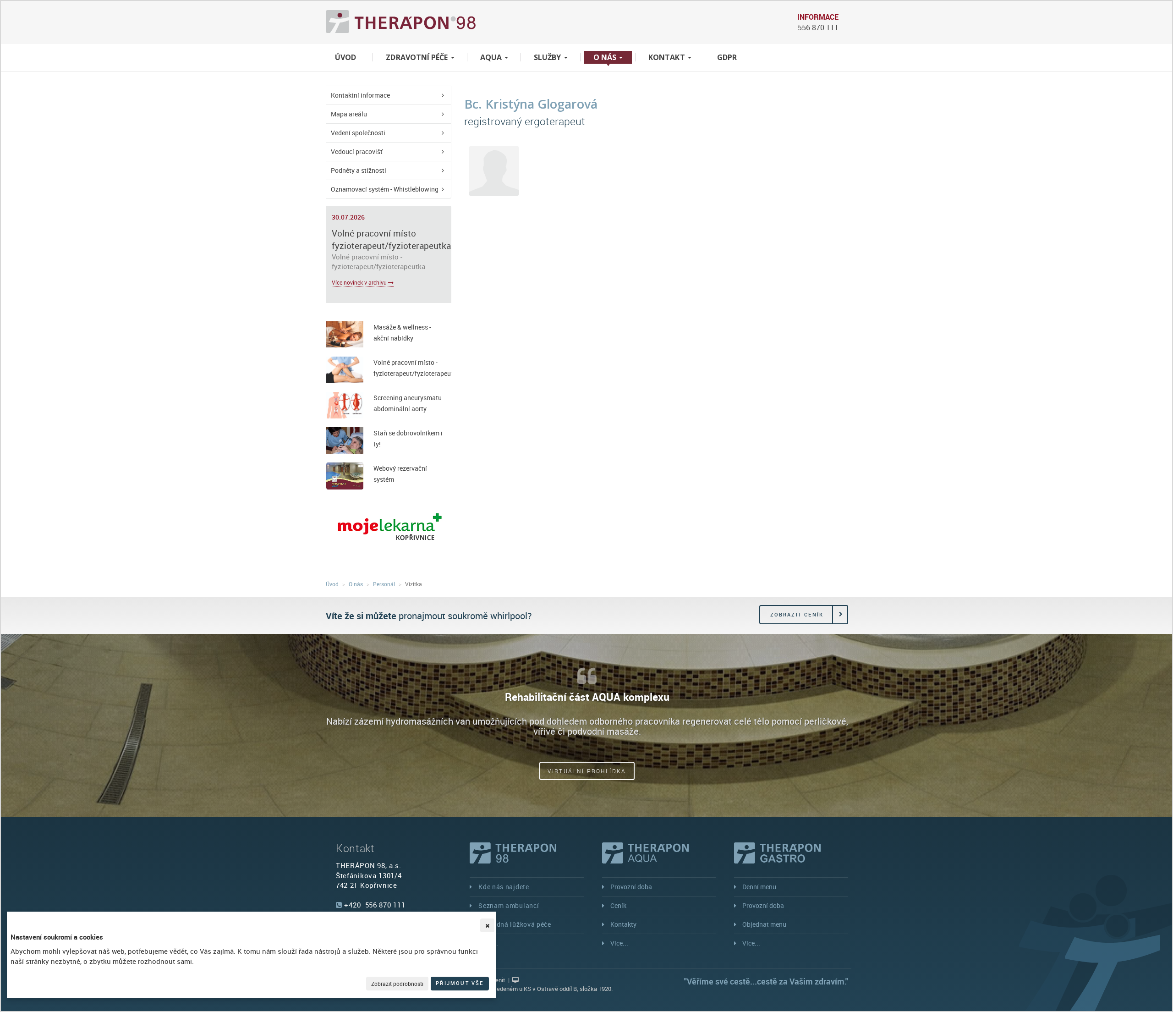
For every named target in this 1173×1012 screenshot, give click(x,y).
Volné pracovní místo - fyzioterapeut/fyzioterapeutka (391, 239)
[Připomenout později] (487, 925)
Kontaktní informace (360, 95)
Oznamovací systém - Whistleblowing (385, 189)
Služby (548, 57)
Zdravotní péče (417, 57)
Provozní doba (631, 886)
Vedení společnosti (358, 132)
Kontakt (667, 57)
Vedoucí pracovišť (357, 151)
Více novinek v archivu (360, 282)
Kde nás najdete (503, 886)
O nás (606, 57)
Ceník (618, 905)
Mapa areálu (349, 114)
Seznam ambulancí (508, 905)
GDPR (727, 57)
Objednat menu (764, 924)
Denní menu (759, 886)
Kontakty (623, 924)
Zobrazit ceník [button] (797, 614)
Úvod (345, 57)
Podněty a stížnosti (358, 170)
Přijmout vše (459, 982)
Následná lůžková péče (514, 924)
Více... (619, 943)
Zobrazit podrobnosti (397, 983)
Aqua (492, 57)
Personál (384, 584)
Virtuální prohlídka (587, 771)
